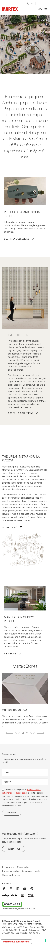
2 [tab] (19, 733)
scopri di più (9, 527)
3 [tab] (23, 733)
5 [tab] (31, 733)
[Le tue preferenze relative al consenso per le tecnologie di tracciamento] (45, 940)
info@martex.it (34, 930)
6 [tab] (34, 733)
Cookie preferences (11, 875)
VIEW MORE (10, 653)
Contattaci (13, 849)
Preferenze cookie (10, 871)
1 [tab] (16, 733)
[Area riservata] (27, 3)
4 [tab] (27, 733)
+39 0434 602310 (12, 930)
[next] (40, 733)
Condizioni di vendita (30, 871)
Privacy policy (8, 867)
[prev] (9, 733)
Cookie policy (23, 867)
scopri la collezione (16, 238)
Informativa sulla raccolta (16, 941)
